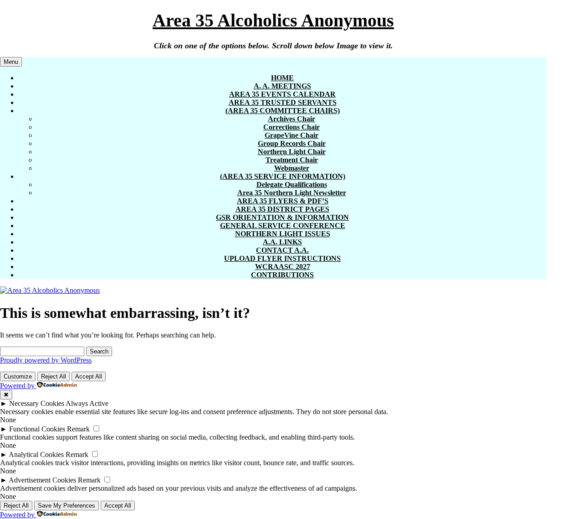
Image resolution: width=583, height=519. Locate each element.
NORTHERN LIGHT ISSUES (282, 234)
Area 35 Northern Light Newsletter (291, 193)
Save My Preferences (66, 505)
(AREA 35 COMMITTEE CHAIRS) (282, 110)
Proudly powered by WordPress (46, 360)
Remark (78, 429)
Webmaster (291, 168)
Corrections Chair (291, 127)
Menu (11, 61)
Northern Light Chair (292, 152)
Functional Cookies (37, 429)
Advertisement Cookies (42, 480)
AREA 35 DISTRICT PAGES (282, 209)
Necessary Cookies (36, 403)
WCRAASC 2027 (282, 266)
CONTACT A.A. (282, 250)
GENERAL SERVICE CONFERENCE (282, 225)
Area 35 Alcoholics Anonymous (273, 20)
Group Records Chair (292, 143)
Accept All (88, 376)
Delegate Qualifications (291, 184)
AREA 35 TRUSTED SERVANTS (283, 102)
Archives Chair (291, 119)
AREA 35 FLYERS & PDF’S (282, 201)
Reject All (53, 376)
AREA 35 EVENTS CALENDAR (282, 94)
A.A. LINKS (282, 242)
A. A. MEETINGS (282, 86)
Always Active (87, 403)
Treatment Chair (292, 160)
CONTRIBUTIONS (282, 275)
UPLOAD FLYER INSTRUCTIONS (282, 258)
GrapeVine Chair (291, 135)
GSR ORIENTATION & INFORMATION (282, 217)
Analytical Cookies (36, 454)
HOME (282, 78)
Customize (18, 376)
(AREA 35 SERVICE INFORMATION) (282, 176)
